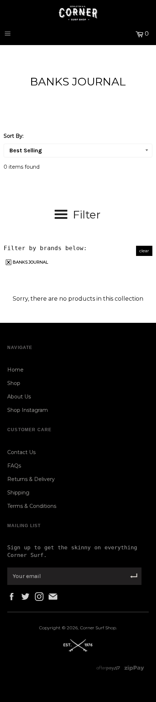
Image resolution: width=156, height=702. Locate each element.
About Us (19, 396)
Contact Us (21, 452)
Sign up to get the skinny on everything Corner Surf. (72, 551)
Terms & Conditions (31, 506)
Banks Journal (30, 262)
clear (144, 250)
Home (15, 369)
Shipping (18, 492)
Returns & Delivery (31, 479)
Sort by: (14, 136)
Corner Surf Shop (98, 627)
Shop (13, 383)
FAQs (14, 465)
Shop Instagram (27, 410)
